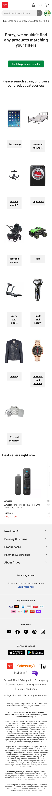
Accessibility (10, 680)
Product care (12, 546)
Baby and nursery (14, 260)
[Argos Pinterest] (34, 631)
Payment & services (17, 554)
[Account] (33, 5)
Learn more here (26, 586)
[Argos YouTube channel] (9, 631)
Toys (38, 258)
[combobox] (19, 13)
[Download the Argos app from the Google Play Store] (35, 652)
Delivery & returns (15, 539)
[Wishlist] (40, 5)
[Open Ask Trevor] (47, 13)
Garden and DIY (14, 203)
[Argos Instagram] (42, 631)
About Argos (12, 562)
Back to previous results (26, 64)
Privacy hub (25, 680)
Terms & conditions (27, 688)
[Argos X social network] (26, 631)
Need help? (11, 531)
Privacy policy (41, 680)
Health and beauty (37, 319)
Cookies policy (15, 684)
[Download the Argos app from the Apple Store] (16, 652)
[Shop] (12, 5)
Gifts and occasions (14, 439)
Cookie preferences (36, 684)
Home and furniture (38, 146)
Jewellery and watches (38, 380)
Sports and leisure (14, 319)
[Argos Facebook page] (17, 631)
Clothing (14, 376)
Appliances (38, 201)
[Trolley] (47, 5)
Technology (15, 144)
